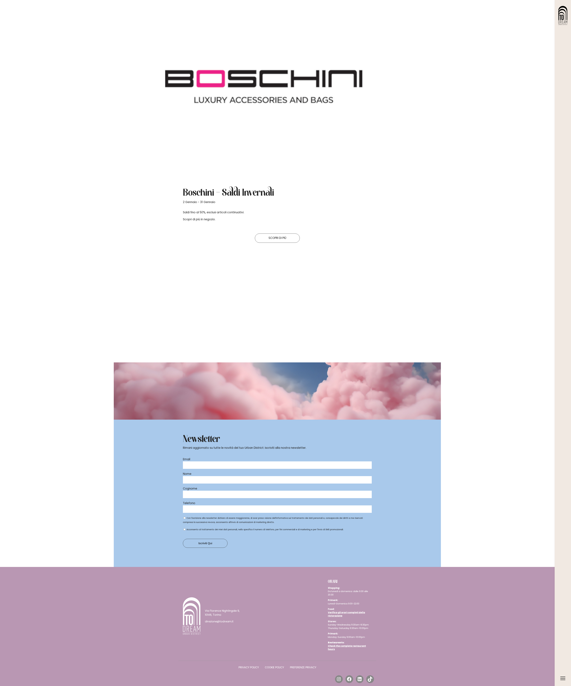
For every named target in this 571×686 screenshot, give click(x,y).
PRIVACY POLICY (249, 667)
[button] (166, 312)
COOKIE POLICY (274, 667)
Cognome (190, 489)
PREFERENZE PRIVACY (303, 667)
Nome (187, 474)
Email (186, 459)
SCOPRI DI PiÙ (277, 238)
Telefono (189, 503)
